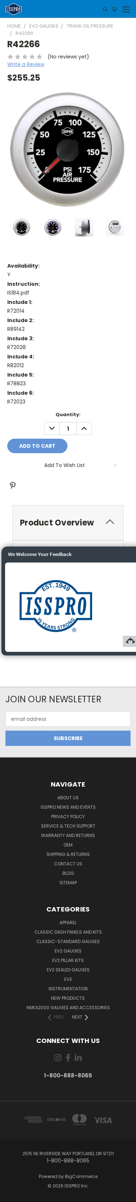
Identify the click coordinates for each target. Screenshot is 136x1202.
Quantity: (68, 414)
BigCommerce (81, 1176)
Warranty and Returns (68, 835)
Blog (68, 873)
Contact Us (68, 864)
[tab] (68, 522)
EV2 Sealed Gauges (68, 970)
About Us (68, 798)
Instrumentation (68, 989)
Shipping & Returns (68, 854)
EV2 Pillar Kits (68, 960)
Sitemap (68, 883)
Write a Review (25, 64)
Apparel (68, 922)
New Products (68, 998)
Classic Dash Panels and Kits (68, 932)
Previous (11, 1195)
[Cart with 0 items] (114, 9)
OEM (68, 845)
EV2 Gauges (68, 951)
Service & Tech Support (68, 826)
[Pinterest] (12, 485)
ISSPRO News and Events (68, 807)
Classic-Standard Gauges (68, 941)
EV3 (68, 979)
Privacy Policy (68, 816)
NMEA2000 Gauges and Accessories (68, 1007)
